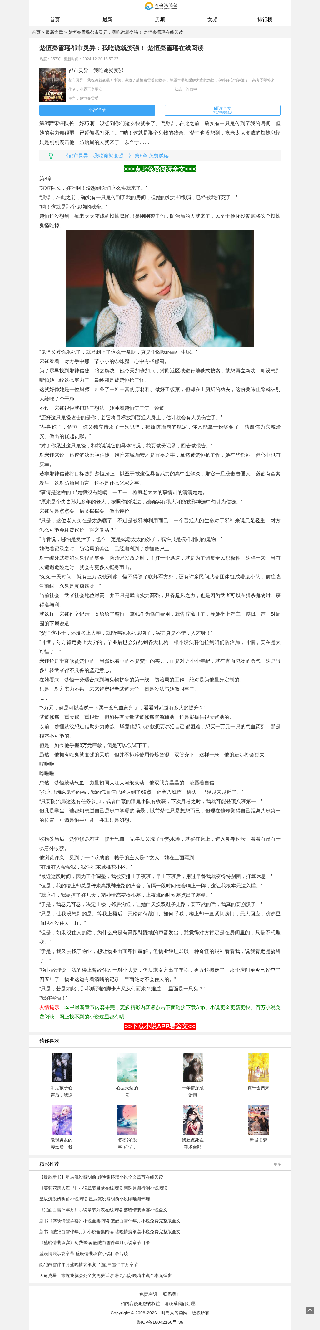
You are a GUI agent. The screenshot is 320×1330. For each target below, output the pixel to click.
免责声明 (148, 1294)
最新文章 (54, 32)
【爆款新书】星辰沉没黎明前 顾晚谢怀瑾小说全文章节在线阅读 (101, 1177)
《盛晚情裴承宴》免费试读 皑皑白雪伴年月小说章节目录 (94, 1242)
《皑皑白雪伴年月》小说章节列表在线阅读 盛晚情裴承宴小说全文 (103, 1209)
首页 (55, 19)
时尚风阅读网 (174, 1312)
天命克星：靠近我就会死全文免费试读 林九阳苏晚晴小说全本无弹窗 (105, 1275)
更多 (277, 1164)
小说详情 (97, 110)
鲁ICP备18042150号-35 (160, 1322)
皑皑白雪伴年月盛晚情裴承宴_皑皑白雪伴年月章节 (88, 1264)
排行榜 (265, 19)
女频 (213, 19)
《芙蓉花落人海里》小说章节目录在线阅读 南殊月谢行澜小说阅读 (103, 1187)
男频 (160, 19)
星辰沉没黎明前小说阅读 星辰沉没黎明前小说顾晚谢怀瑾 (94, 1198)
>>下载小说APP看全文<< (160, 1026)
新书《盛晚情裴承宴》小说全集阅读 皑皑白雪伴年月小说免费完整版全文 (110, 1220)
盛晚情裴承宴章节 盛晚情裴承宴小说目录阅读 (83, 1253)
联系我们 (172, 1294)
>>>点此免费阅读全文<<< (160, 168)
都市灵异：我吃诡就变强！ (98, 70)
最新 (107, 19)
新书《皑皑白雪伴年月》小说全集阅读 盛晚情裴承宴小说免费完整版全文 (110, 1231)
